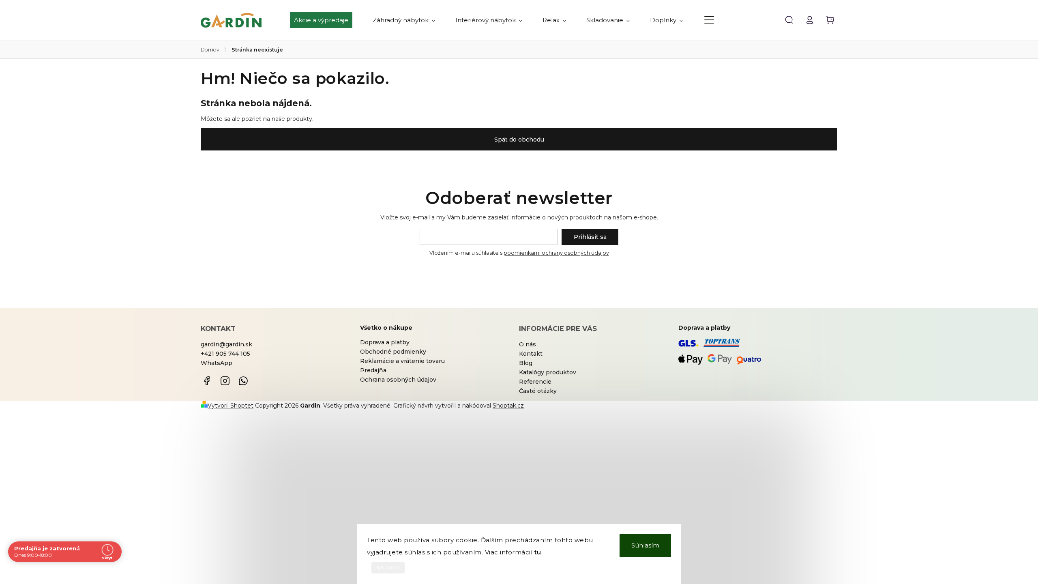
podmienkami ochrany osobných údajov (556, 253)
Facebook (207, 381)
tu (537, 552)
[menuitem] (326, 20)
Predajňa (373, 370)
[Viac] (709, 19)
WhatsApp (216, 363)
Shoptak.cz (508, 405)
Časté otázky (538, 391)
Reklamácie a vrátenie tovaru (402, 361)
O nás (527, 344)
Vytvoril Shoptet (230, 405)
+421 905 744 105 (225, 353)
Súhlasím (645, 545)
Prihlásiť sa (590, 236)
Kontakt (531, 353)
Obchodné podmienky (393, 351)
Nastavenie (388, 568)
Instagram (225, 381)
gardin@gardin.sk (226, 344)
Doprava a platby (385, 342)
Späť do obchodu (519, 139)
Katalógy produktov (547, 372)
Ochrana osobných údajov (398, 379)
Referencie (535, 381)
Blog (525, 363)
